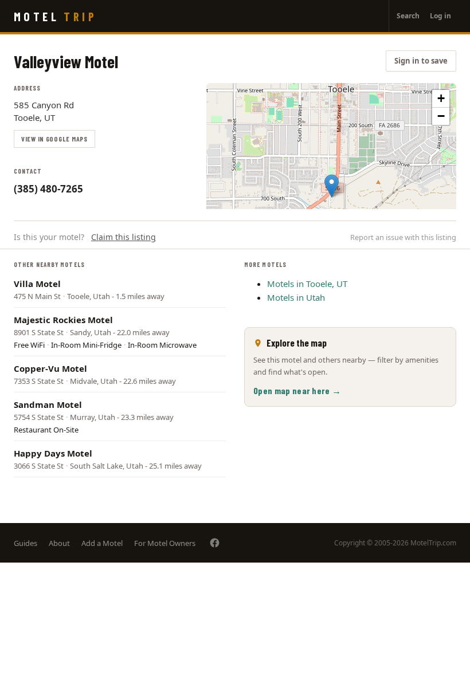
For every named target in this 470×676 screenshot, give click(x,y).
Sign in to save (421, 61)
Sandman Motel (48, 404)
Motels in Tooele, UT (307, 283)
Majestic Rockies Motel (63, 319)
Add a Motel (102, 543)
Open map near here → (297, 390)
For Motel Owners (164, 543)
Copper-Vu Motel (50, 368)
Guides (25, 543)
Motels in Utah (296, 297)
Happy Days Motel (53, 453)
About (59, 543)
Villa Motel (37, 283)
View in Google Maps (54, 139)
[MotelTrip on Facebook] (214, 542)
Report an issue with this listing (403, 237)
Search (408, 16)
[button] (331, 186)
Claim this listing (123, 236)
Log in (440, 16)
